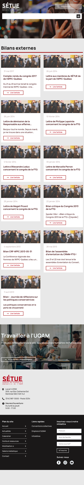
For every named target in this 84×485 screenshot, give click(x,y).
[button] (78, 16)
